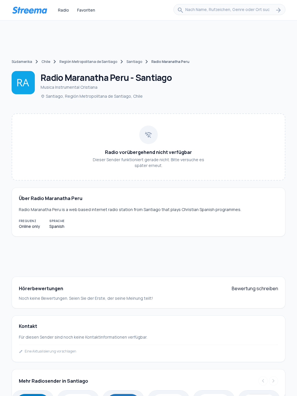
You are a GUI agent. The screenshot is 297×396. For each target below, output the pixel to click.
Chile (45, 61)
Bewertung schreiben (255, 288)
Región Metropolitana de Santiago (88, 61)
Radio (63, 10)
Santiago (134, 61)
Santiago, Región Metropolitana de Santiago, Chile (92, 96)
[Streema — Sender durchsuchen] (30, 10)
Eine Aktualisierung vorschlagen (47, 351)
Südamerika (22, 61)
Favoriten (86, 10)
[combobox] (229, 10)
